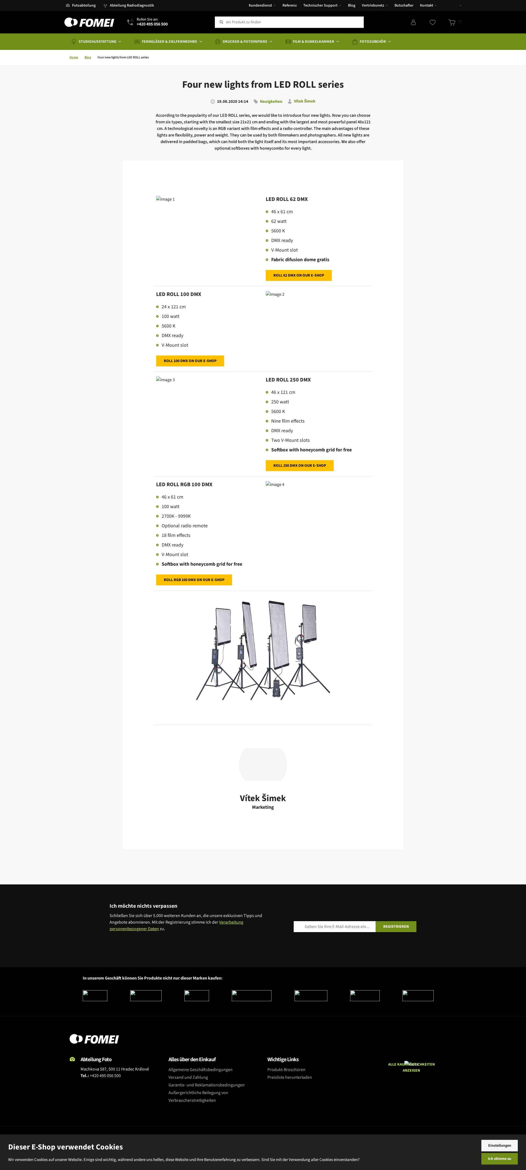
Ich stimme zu (499, 1159)
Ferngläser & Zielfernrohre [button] (169, 41)
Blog (351, 5)
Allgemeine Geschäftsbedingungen (200, 1070)
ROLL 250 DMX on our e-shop (299, 465)
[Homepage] (89, 22)
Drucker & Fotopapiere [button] (245, 41)
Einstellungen (499, 1145)
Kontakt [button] (426, 5)
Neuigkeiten (271, 101)
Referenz (289, 5)
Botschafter (404, 5)
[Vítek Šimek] (263, 765)
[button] (456, 5)
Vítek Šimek (304, 101)
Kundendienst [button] (260, 5)
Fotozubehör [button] (373, 41)
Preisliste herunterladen (289, 1077)
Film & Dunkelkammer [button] (313, 41)
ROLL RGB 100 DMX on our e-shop (194, 580)
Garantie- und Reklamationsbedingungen (206, 1085)
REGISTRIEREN (396, 926)
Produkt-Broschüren (286, 1070)
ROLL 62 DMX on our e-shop (298, 275)
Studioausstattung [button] (97, 41)
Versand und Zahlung (188, 1077)
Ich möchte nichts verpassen (143, 906)
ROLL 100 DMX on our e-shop (190, 361)
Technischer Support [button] (320, 5)
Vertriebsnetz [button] (373, 5)
